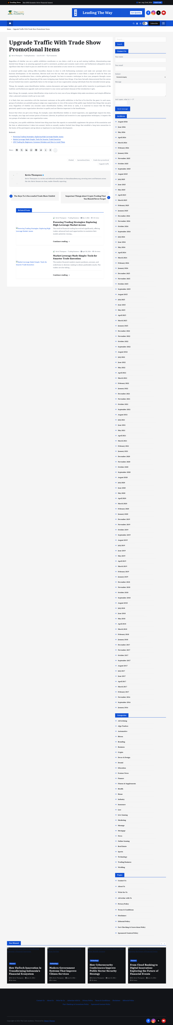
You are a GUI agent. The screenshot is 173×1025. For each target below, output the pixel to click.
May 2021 (121, 430)
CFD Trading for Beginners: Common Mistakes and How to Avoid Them (39, 142)
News (120, 836)
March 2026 (122, 143)
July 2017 (121, 671)
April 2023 (122, 315)
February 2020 (123, 509)
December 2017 (124, 645)
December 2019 (124, 519)
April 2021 (122, 435)
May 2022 (121, 367)
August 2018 (123, 603)
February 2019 (123, 571)
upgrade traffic (104, 164)
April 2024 (122, 252)
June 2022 (122, 362)
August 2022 (123, 352)
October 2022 (123, 341)
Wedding (121, 867)
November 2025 (124, 158)
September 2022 (124, 347)
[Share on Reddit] (41, 150)
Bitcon (120, 736)
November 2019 (124, 524)
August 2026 (123, 122)
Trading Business (29, 56)
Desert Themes (49, 1021)
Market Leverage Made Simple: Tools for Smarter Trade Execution (37, 139)
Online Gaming (124, 841)
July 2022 (121, 357)
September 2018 (124, 598)
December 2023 (124, 273)
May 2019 (121, 556)
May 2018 (121, 618)
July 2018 (121, 608)
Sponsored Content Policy (128, 933)
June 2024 (122, 242)
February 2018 (123, 634)
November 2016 (124, 697)
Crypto (120, 752)
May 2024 (121, 247)
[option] (26, 965)
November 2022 (124, 336)
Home (9, 29)
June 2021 (122, 425)
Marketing (122, 820)
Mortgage (121, 831)
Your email (119, 65)
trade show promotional (101, 160)
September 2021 (124, 409)
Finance (121, 778)
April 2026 (122, 137)
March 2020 (122, 503)
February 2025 (123, 205)
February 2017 (123, 692)
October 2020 (123, 467)
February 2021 (123, 446)
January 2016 (123, 707)
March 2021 (122, 441)
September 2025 (124, 169)
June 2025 (122, 184)
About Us (121, 886)
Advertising (122, 721)
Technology (122, 857)
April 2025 (122, 195)
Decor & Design (124, 757)
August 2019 (123, 540)
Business (121, 747)
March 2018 (122, 629)
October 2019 (123, 530)
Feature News (123, 773)
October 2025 (123, 163)
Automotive (122, 731)
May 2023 (121, 310)
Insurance (122, 804)
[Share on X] (22, 150)
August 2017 (123, 666)
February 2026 (123, 148)
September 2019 (124, 535)
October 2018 (123, 592)
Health (120, 789)
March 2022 (122, 378)
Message (118, 82)
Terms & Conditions (126, 910)
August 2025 (123, 174)
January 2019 (123, 577)
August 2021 (123, 415)
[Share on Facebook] (17, 150)
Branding (121, 742)
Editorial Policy (124, 921)
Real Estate (122, 846)
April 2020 (122, 498)
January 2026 (123, 153)
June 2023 (122, 305)
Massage (121, 825)
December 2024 (124, 216)
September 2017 (124, 660)
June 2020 (122, 488)
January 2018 (123, 639)
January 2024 (123, 268)
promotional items (84, 160)
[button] (161, 943)
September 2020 (124, 472)
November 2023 (124, 279)
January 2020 (123, 514)
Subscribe (154, 23)
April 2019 (122, 561)
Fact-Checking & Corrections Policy (131, 927)
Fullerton (137, 980)
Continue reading (60, 241)
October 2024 (123, 226)
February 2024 (123, 263)
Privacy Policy (123, 904)
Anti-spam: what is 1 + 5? (124, 99)
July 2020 (121, 482)
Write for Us (122, 892)
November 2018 (124, 587)
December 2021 (124, 394)
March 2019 (122, 566)
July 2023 (121, 299)
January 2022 (123, 388)
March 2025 (122, 200)
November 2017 (124, 650)
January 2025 (123, 211)
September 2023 (124, 289)
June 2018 (122, 613)
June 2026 (122, 127)
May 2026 (121, 132)
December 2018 (124, 582)
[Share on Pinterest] (36, 150)
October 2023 (123, 284)
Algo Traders (123, 726)
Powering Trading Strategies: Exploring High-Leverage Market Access (38, 137)
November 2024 (124, 221)
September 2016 (124, 702)
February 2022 (123, 383)
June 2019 (122, 551)
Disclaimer (122, 915)
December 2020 (124, 456)
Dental (120, 763)
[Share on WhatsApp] (31, 150)
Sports (120, 852)
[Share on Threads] (50, 150)
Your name (119, 57)
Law (119, 810)
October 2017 (123, 655)
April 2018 (122, 624)
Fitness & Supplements (127, 783)
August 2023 (123, 294)
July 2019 (121, 545)
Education (122, 768)
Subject (118, 74)
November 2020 (124, 462)
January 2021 (123, 451)
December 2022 (124, 331)
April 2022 (122, 373)
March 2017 (122, 687)
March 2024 (122, 258)
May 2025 (121, 190)
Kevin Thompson (17, 56)
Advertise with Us (125, 898)
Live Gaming (123, 815)
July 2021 (121, 420)
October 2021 (123, 404)
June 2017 (122, 676)
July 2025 (121, 179)
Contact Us (122, 880)
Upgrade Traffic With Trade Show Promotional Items (31, 29)
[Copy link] (55, 150)
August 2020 (123, 477)
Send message (122, 109)
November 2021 (124, 399)
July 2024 (121, 237)
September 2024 (124, 231)
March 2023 (122, 320)
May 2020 (121, 493)
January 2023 (123, 326)
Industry (121, 799)
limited (71, 160)
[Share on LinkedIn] (26, 150)
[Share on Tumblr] (46, 150)
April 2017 (122, 681)
